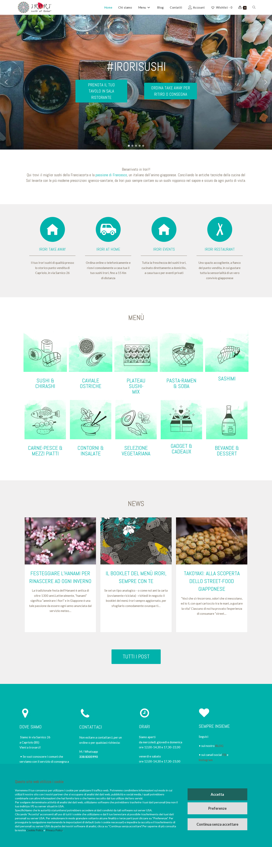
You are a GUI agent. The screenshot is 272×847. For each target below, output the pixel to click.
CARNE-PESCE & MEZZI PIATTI (45, 450)
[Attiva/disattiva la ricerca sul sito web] (253, 7)
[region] (136, 82)
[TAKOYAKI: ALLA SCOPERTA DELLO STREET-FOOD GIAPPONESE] (211, 540)
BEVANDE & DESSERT (227, 450)
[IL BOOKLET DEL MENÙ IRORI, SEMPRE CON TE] (136, 540)
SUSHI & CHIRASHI (45, 383)
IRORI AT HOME (108, 249)
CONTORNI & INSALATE (90, 450)
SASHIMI (227, 378)
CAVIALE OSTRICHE (90, 383)
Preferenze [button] (217, 808)
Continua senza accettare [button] (217, 824)
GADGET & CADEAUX (181, 448)
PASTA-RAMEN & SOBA (181, 383)
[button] (6, 82)
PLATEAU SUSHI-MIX (136, 386)
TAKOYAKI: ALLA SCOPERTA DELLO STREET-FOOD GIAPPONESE (212, 581)
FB (224, 754)
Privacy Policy (54, 830)
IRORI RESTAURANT (220, 249)
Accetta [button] (217, 794)
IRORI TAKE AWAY (52, 249)
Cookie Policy (34, 830)
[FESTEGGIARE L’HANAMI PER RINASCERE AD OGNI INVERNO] (60, 540)
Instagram (206, 760)
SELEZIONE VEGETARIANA (136, 450)
